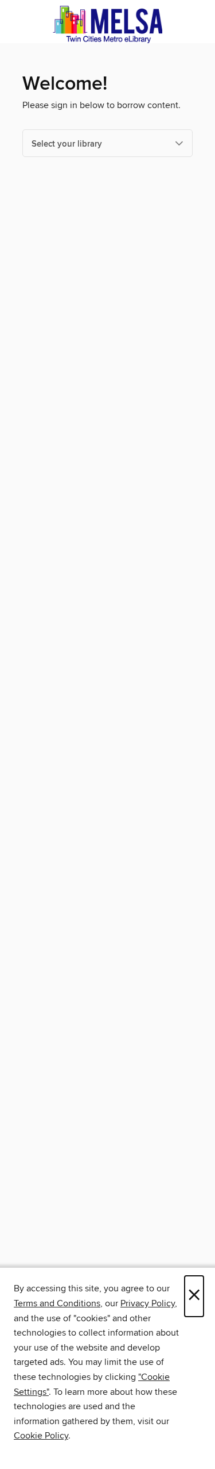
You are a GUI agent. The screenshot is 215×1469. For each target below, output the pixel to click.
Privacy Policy (147, 1303)
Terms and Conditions (57, 1303)
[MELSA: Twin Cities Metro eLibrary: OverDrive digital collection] (107, 24)
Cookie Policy (41, 1435)
